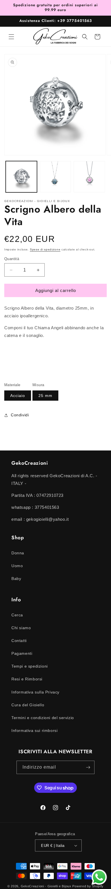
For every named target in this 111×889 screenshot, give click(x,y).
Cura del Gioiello (27, 705)
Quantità (11, 259)
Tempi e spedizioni (29, 666)
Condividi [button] (20, 415)
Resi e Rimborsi (26, 679)
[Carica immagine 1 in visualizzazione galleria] (21, 176)
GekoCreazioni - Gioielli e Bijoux (46, 886)
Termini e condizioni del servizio (42, 717)
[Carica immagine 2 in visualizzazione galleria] (55, 176)
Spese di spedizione (45, 249)
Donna (17, 553)
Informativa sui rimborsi (34, 730)
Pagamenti (21, 653)
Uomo (17, 565)
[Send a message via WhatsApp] (99, 877)
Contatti (19, 640)
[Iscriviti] (88, 767)
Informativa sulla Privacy (35, 692)
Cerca (17, 615)
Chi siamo (21, 627)
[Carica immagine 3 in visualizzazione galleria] (89, 176)
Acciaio (17, 395)
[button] (11, 36)
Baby (16, 578)
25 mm (45, 395)
